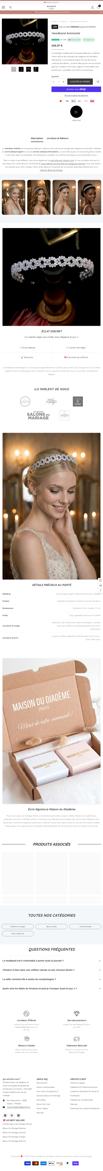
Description (37, 138)
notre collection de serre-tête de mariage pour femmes (63, 164)
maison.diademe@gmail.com (18, 1107)
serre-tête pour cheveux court (62, 160)
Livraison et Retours (57, 138)
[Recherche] (10, 7)
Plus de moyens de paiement (76, 95)
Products (63, 21)
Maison (54, 21)
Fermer (101, 12)
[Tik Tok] (18, 1115)
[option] (25, 41)
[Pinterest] (11, 1115)
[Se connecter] (92, 7)
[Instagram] (5, 1115)
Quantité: (55, 76)
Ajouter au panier (80, 81)
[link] (98, 82)
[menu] (3, 7)
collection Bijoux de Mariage (51, 170)
